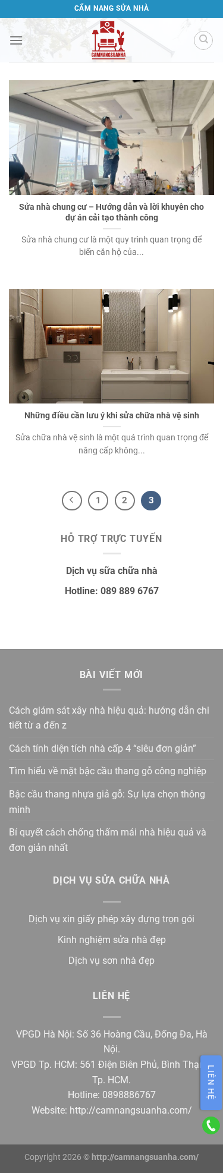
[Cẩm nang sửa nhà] (108, 40)
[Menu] (16, 40)
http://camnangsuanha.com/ (131, 1110)
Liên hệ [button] (211, 1083)
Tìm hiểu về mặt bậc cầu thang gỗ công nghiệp (107, 771)
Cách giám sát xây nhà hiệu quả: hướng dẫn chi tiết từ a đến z (109, 718)
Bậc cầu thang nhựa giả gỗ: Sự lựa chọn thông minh (107, 802)
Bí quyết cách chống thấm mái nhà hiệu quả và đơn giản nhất (107, 840)
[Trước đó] (72, 501)
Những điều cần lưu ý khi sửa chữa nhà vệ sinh (111, 415)
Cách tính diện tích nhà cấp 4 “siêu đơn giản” (102, 748)
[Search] (203, 40)
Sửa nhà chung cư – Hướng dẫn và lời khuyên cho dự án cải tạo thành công (111, 212)
